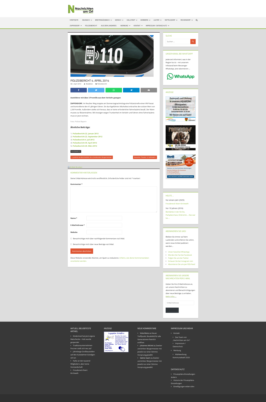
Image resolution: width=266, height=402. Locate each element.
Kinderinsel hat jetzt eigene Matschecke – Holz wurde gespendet (82, 339)
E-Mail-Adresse (77, 225)
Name (73, 218)
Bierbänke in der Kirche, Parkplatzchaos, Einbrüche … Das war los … (180, 215)
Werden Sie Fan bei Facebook (180, 255)
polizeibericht (76, 151)
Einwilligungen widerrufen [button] (183, 386)
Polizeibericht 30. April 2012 (85, 143)
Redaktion (89, 84)
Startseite (74, 20)
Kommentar (76, 184)
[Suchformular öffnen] (196, 20)
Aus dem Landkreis (108, 25)
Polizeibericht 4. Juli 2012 (83, 139)
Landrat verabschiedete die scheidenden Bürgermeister (92, 157)
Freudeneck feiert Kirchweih (177, 203)
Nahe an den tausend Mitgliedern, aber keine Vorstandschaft (80, 364)
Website (73, 232)
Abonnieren (172, 310)
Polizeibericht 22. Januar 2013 (86, 133)
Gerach (118, 20)
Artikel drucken (76, 167)
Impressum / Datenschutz (156, 25)
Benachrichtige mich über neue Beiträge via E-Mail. (93, 244)
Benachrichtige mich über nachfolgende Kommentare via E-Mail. (99, 238)
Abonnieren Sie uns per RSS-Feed (181, 264)
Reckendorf (186, 20)
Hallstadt (131, 20)
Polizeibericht (91, 25)
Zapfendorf (75, 25)
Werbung (124, 25)
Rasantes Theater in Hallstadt (144, 157)
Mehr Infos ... (171, 296)
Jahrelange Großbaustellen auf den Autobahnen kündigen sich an (82, 354)
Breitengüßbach (102, 20)
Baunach (86, 20)
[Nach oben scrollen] (262, 398)
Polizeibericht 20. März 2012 (85, 146)
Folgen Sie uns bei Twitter (178, 258)
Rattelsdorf (170, 20)
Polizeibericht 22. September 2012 (87, 136)
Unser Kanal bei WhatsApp (178, 252)
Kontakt (137, 25)
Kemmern (144, 20)
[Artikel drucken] (68, 167)
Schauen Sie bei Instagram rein (180, 261)
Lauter (156, 20)
